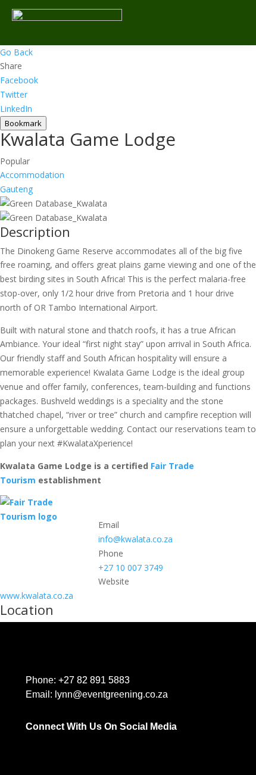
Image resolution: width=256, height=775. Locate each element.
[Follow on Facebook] (30, 740)
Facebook (19, 80)
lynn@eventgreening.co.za (111, 694)
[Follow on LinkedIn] (54, 740)
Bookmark (23, 123)
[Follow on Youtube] (125, 740)
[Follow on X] (101, 740)
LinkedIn (16, 108)
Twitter (13, 94)
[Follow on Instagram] (78, 740)
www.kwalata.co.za (36, 595)
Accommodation (32, 174)
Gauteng (16, 189)
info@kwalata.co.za (135, 539)
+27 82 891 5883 (94, 680)
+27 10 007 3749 (130, 567)
